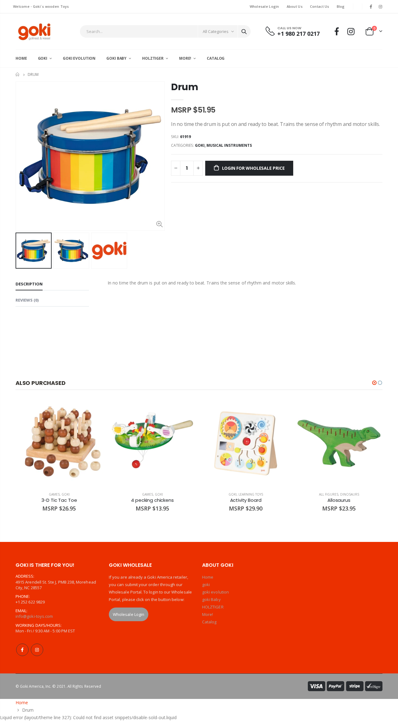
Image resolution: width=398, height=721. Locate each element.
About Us (295, 6)
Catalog (209, 622)
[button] (374, 382)
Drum (184, 87)
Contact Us (319, 6)
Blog (341, 6)
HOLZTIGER (213, 607)
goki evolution (215, 592)
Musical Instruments (229, 145)
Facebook (22, 650)
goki (200, 145)
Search (244, 31)
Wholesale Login (264, 6)
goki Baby (211, 599)
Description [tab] (29, 284)
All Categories (216, 31)
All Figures (328, 494)
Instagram (37, 650)
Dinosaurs (349, 494)
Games (54, 494)
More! (207, 614)
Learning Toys (250, 494)
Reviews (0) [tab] (27, 300)
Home (18, 74)
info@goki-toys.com (34, 616)
